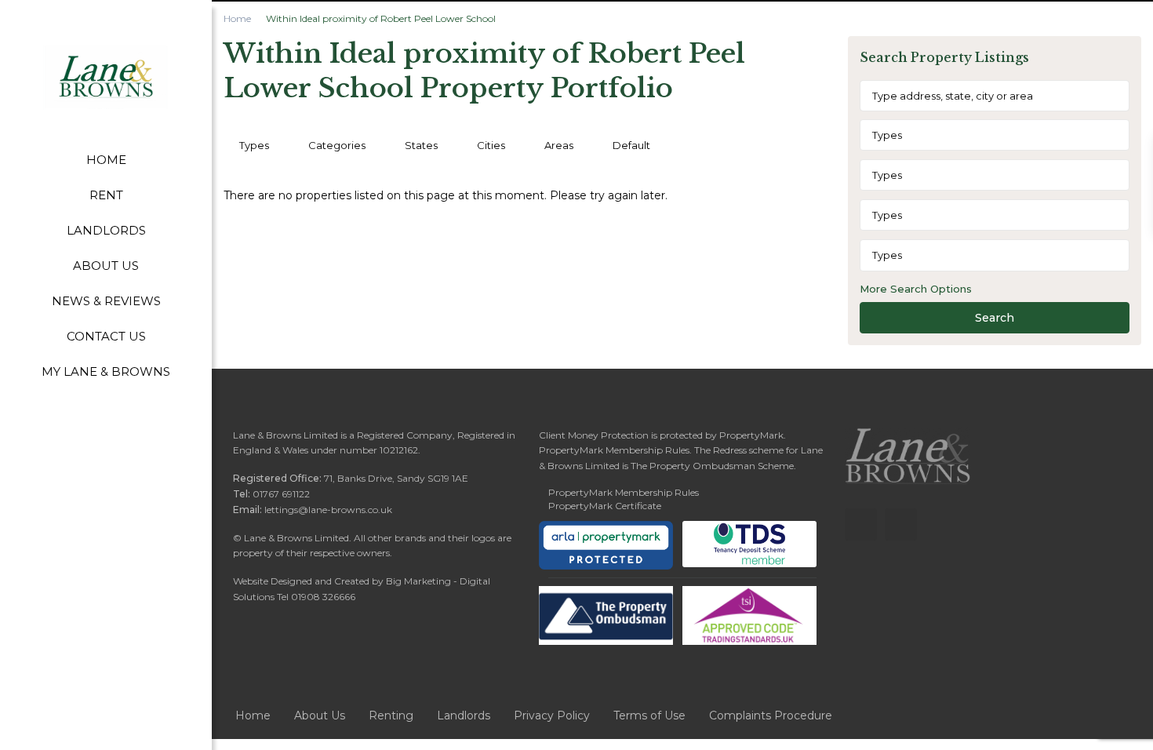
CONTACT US (106, 336)
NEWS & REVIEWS (106, 300)
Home (237, 18)
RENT (106, 195)
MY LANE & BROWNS (106, 371)
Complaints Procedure (770, 715)
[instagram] (901, 524)
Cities (491, 145)
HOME (106, 159)
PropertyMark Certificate (604, 506)
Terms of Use (649, 715)
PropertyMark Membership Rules (623, 492)
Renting (391, 715)
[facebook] (861, 524)
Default (631, 145)
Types (254, 145)
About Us (319, 715)
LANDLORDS (106, 230)
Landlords (463, 715)
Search (994, 318)
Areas (558, 145)
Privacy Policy (552, 715)
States (421, 145)
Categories (337, 145)
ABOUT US (106, 265)
